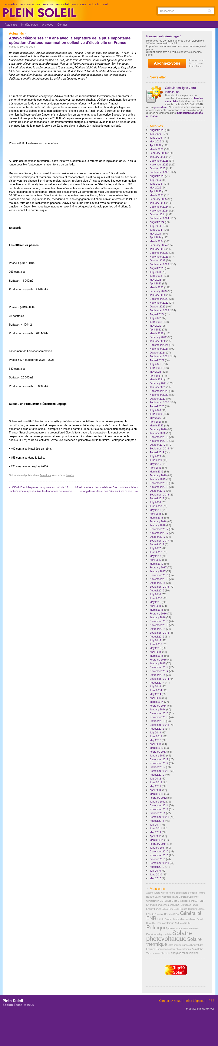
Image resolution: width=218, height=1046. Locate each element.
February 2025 (158, 199)
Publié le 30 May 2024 (22, 46)
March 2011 (157, 840)
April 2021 (156, 375)
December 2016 (159, 575)
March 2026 (157, 149)
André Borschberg (178, 892)
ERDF (176, 904)
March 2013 (157, 747)
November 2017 (159, 533)
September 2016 (159, 586)
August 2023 (157, 268)
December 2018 (159, 483)
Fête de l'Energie (155, 914)
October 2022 (157, 306)
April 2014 (156, 698)
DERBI (163, 900)
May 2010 (155, 878)
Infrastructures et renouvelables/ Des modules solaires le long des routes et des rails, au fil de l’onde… (106, 489)
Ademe (149, 892)
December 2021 (159, 344)
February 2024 (158, 245)
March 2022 (157, 333)
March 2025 (157, 195)
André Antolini (161, 892)
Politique (156, 927)
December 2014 (159, 667)
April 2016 (156, 605)
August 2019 (157, 452)
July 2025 (155, 179)
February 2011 (158, 843)
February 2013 (158, 751)
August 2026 (157, 130)
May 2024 (155, 233)
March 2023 (157, 287)
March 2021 (157, 379)
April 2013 (156, 744)
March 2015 (157, 655)
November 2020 (159, 394)
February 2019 (158, 475)
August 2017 (157, 544)
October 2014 (157, 675)
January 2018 (158, 525)
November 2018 (159, 486)
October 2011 (157, 813)
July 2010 (155, 870)
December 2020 (159, 391)
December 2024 (159, 206)
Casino (158, 896)
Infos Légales (194, 1000)
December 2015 (159, 621)
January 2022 (158, 341)
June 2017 (156, 552)
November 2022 (159, 302)
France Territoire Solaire (192, 908)
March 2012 (157, 793)
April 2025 (156, 191)
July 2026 (155, 133)
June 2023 (156, 275)
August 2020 (157, 406)
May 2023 (155, 279)
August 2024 (157, 222)
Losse (193, 919)
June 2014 (156, 690)
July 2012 (155, 778)
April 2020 (156, 421)
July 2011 (155, 824)
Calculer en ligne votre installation (180, 89)
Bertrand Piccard (196, 892)
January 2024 (158, 249)
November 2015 (159, 625)
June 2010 (156, 874)
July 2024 (155, 225)
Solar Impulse (174, 944)
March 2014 (157, 701)
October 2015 (157, 628)
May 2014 (155, 694)
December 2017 (159, 529)
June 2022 (156, 321)
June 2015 (156, 644)
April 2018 (156, 513)
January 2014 (158, 709)
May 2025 (155, 187)
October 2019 (157, 444)
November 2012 (159, 763)
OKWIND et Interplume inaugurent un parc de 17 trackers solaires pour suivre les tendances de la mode (40, 489)
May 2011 (155, 832)
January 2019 (158, 479)
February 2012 (158, 797)
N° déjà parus (29, 24)
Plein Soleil (13, 1000)
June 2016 (156, 598)
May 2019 (155, 463)
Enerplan (151, 904)
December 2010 (159, 851)
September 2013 (159, 724)
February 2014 (158, 705)
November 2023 (159, 256)
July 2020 (155, 410)
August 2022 (157, 314)
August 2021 (157, 360)
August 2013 (157, 728)
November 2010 (159, 855)
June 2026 (156, 137)
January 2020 (158, 433)
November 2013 (159, 717)
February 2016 (158, 613)
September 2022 (159, 310)
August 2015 (157, 636)
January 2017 (158, 571)
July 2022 (155, 318)
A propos (47, 24)
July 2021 (155, 364)
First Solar (174, 908)
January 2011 (158, 847)
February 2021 (158, 383)
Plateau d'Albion (183, 923)
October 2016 (157, 582)
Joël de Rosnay (164, 919)
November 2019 (159, 440)
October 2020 (157, 398)
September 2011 (159, 817)
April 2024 (156, 237)
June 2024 (156, 229)
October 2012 (157, 767)
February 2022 (158, 337)
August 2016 (157, 590)
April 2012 (156, 790)
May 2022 (155, 325)
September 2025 (159, 172)
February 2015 (158, 659)
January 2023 (158, 295)
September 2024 (159, 218)
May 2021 (155, 371)
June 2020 (156, 414)
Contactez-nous (170, 1000)
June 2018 (156, 506)
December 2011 (159, 805)
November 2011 (159, 809)
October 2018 (157, 490)
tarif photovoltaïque (181, 948)
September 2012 (159, 770)
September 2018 (159, 494)
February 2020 (158, 429)
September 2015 (159, 632)
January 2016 (158, 617)
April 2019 (156, 467)
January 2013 (158, 755)
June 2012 (156, 782)
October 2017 (157, 536)
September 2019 (159, 448)
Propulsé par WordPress (200, 1008)
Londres (185, 919)
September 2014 (159, 678)
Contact (62, 24)
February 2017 (158, 567)
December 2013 (159, 713)
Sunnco (186, 944)
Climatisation (152, 900)
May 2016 (155, 602)
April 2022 (156, 329)
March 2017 (157, 563)
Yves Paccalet (153, 953)
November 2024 (159, 210)
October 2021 (157, 352)
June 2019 (156, 460)
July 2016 (155, 594)
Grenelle (168, 914)
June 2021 (156, 367)
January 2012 (158, 801)
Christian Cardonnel (189, 896)
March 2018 (157, 517)
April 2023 (156, 283)
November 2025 (159, 164)
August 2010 (157, 866)
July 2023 (155, 272)
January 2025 (158, 202)
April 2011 (156, 836)
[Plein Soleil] (40, 16)
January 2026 (158, 156)
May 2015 (155, 648)
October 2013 (157, 721)
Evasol (165, 908)
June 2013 (156, 736)
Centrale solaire (170, 896)
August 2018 (157, 498)
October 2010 (157, 859)
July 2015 (155, 640)
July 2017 (155, 548)
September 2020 (159, 402)
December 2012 (159, 759)
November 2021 (159, 348)
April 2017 (156, 559)
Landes (177, 919)
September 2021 (159, 356)
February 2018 (158, 521)
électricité (165, 953)
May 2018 (155, 509)
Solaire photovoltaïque (169, 935)
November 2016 (159, 579)
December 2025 (159, 160)
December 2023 (159, 252)
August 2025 (157, 176)
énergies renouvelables (184, 953)
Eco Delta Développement (180, 900)
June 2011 (156, 828)
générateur (160, 107)
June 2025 (156, 183)
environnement (165, 904)
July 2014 (155, 686)
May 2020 (155, 417)
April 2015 (156, 651)
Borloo (150, 896)
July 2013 (155, 732)
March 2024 (157, 241)
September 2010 (159, 863)
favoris (70, 475)
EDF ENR (199, 900)
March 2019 (157, 471)
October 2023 (157, 260)
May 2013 (155, 740)
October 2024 (157, 214)
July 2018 (155, 502)
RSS (211, 1000)
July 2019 (155, 456)
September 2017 (159, 540)
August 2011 (157, 820)
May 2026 (155, 141)
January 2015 (158, 663)
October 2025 (157, 168)
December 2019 (159, 437)
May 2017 (155, 556)
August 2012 (157, 774)
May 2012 (155, 786)
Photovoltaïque (165, 923)
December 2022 (159, 298)
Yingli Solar (197, 948)
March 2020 (157, 425)
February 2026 (158, 153)
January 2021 (158, 387)
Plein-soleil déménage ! (163, 36)
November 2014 (159, 671)
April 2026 (156, 145)
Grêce (176, 914)
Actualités (11, 24)
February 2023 (158, 291)
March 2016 (157, 609)
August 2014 (157, 682)
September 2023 (159, 264)
